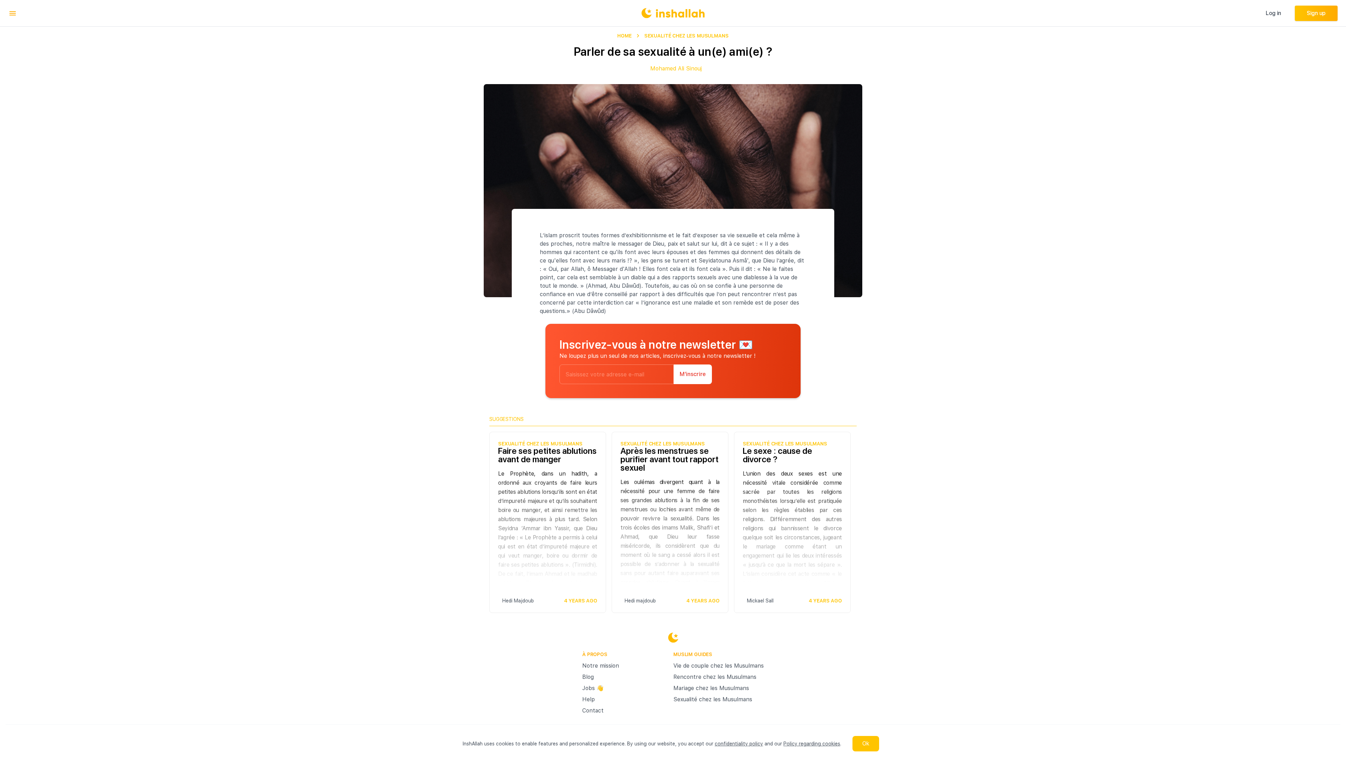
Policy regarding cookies (811, 743)
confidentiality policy (739, 743)
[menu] (12, 13)
